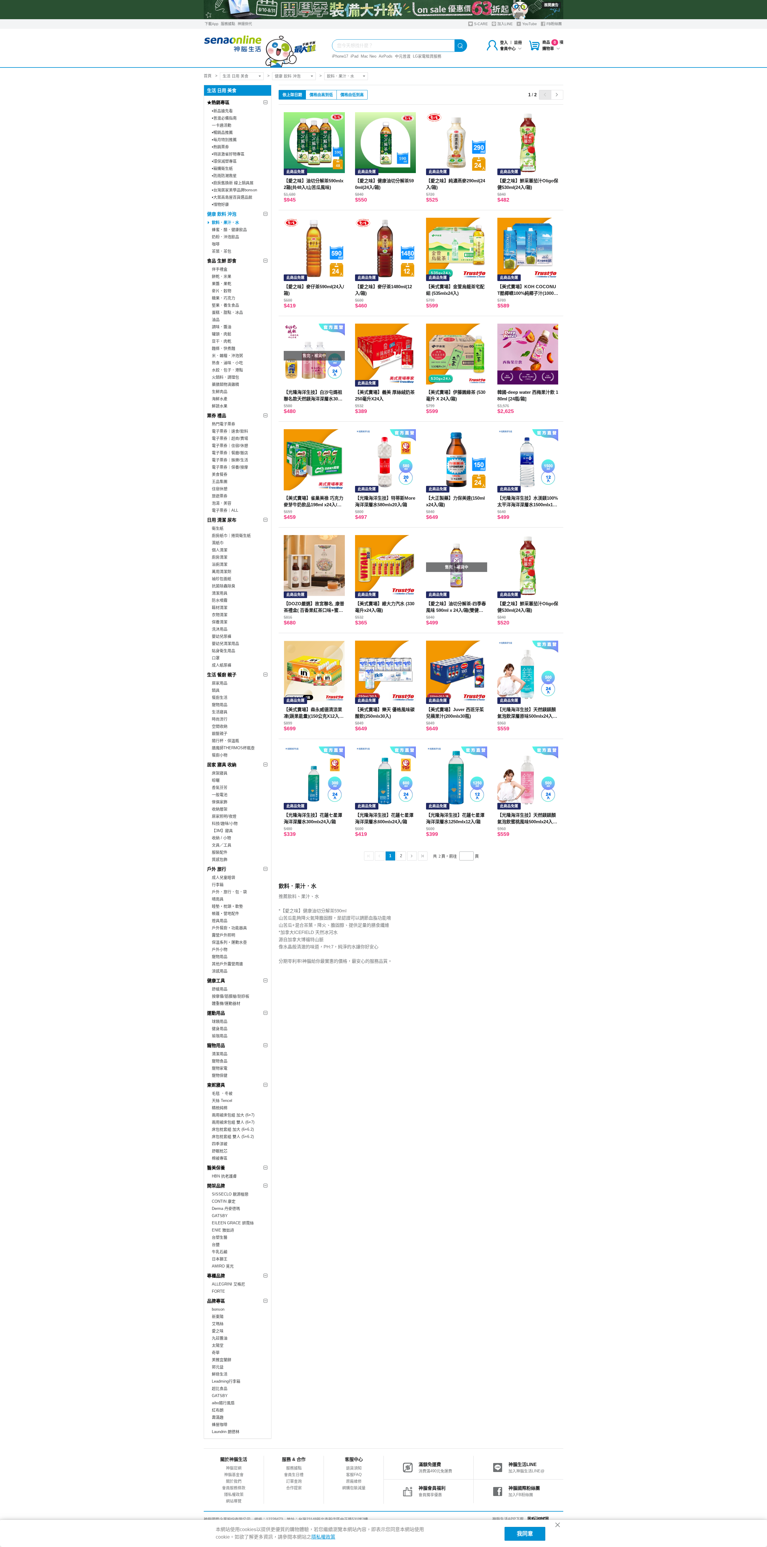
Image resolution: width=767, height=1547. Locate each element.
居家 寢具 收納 (221, 764)
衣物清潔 (219, 614)
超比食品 (219, 1388)
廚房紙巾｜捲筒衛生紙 (231, 535)
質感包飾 (219, 859)
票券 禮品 (216, 415)
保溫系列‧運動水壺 (229, 942)
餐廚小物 (219, 755)
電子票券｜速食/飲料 (230, 431)
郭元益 (218, 1367)
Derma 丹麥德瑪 (226, 1208)
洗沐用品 (219, 629)
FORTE (218, 1291)
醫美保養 (216, 1167)
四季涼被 (219, 1144)
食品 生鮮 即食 (221, 260)
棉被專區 (219, 1158)
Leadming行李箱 (226, 1381)
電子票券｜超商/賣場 (230, 438)
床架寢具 (219, 773)
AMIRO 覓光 (223, 1266)
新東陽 (218, 1316)
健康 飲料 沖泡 (288, 76)
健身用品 (219, 1028)
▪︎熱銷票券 (220, 147)
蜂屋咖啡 (219, 1424)
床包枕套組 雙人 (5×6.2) (233, 1136)
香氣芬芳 (219, 787)
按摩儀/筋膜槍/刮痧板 (230, 996)
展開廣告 (551, 5)
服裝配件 (219, 852)
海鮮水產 (219, 398)
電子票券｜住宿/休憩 (230, 445)
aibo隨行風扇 (223, 1403)
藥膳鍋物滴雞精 (225, 384)
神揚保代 (245, 24)
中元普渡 (402, 56)
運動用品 (216, 1013)
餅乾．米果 (221, 276)
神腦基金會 (234, 1474)
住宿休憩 (219, 488)
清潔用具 (219, 593)
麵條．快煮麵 (223, 348)
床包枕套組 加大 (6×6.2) (233, 1129)
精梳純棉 (219, 1108)
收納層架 (219, 809)
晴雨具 (218, 899)
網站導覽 (233, 1501)
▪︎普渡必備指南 (224, 118)
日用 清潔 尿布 (221, 519)
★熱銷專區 (218, 102)
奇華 (216, 1352)
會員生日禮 (294, 1474)
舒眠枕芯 (219, 1151)
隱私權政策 (234, 1494)
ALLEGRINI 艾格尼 (228, 1284)
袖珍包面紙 (221, 578)
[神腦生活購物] (260, 48)
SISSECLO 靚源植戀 (230, 1194)
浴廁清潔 (219, 564)
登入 (504, 42)
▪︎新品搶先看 (222, 111)
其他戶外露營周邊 (227, 964)
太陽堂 (218, 1345)
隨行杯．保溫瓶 (225, 740)
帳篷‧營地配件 (225, 913)
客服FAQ (354, 1474)
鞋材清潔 (219, 607)
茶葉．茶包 (221, 251)
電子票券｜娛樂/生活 (230, 460)
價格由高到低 (321, 94)
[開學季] (383, 9)
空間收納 (219, 726)
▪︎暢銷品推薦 (222, 132)
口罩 (216, 658)
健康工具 (216, 980)
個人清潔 (219, 550)
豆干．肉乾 (221, 341)
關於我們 (233, 1481)
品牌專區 (216, 1300)
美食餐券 (219, 474)
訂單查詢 (294, 1481)
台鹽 (216, 1244)
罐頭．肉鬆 (221, 334)
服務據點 (228, 24)
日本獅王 (219, 1259)
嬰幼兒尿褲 (221, 636)
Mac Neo (368, 56)
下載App (211, 24)
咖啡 (216, 244)
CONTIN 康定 (223, 1201)
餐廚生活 (219, 697)
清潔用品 (219, 1054)
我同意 (525, 1534)
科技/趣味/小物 (225, 823)
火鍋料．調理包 (225, 377)
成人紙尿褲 (221, 665)
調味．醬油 (221, 327)
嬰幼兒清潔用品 (225, 643)
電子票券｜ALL (225, 510)
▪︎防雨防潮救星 (224, 175)
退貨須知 (354, 1468)
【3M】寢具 (222, 830)
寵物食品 (219, 1061)
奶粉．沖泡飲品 (225, 237)
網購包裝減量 (354, 1488)
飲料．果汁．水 (340, 76)
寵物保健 (219, 1075)
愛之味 (218, 1331)
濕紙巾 (218, 542)
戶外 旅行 (216, 869)
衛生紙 (218, 528)
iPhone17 (340, 56)
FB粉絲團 (554, 24)
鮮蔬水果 (219, 406)
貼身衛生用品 (223, 650)
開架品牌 (216, 1185)
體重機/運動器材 (226, 1003)
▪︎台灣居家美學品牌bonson (234, 190)
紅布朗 (218, 1410)
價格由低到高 (352, 94)
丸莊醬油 (219, 1338)
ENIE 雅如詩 (223, 1230)
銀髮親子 (219, 733)
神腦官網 (233, 1468)
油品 (216, 319)
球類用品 (219, 1021)
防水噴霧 (219, 600)
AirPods (385, 56)
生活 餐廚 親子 (221, 674)
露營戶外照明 (223, 935)
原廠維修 (354, 1481)
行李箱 (218, 884)
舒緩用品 (219, 989)
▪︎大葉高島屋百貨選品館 (232, 197)
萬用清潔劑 (221, 571)
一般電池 (219, 794)
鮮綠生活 (219, 1374)
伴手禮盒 (219, 269)
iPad (354, 56)
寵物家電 (219, 1068)
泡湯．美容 (221, 503)
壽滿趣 (218, 1417)
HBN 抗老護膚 (224, 1176)
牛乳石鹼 (219, 1251)
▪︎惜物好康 (220, 204)
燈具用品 (219, 920)
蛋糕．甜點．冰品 (227, 312)
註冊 (518, 42)
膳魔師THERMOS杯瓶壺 (233, 748)
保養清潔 (219, 622)
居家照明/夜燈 (224, 816)
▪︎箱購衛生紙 (222, 168)
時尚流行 (219, 719)
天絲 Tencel (222, 1100)
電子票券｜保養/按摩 (230, 467)
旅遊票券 (219, 496)
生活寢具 (219, 712)
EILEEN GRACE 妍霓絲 (233, 1223)
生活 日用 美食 (235, 76)
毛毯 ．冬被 (222, 1093)
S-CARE (480, 24)
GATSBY (220, 1215)
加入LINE (504, 24)
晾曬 (216, 780)
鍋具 (216, 690)
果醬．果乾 (221, 283)
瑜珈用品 (219, 1036)
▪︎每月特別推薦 (224, 139)
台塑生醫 (219, 1237)
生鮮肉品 (219, 391)
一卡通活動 (221, 125)
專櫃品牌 (216, 1275)
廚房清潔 (219, 557)
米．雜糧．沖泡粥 (227, 355)
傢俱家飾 (219, 802)
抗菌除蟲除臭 (223, 586)
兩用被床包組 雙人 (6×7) (233, 1122)
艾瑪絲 (218, 1323)
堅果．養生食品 (225, 305)
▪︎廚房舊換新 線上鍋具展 (232, 183)
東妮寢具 (216, 1085)
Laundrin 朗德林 (225, 1431)
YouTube (529, 24)
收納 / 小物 (221, 838)
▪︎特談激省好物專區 (228, 154)
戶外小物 (219, 949)
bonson (218, 1309)
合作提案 (294, 1488)
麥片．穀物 (221, 291)
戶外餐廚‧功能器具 (229, 928)
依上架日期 (292, 94)
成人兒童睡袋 (223, 877)
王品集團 (219, 481)
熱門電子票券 (223, 424)
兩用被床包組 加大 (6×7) (233, 1115)
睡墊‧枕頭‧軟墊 (227, 906)
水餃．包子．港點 (227, 370)
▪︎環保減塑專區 (224, 161)
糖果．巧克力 (223, 298)
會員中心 (508, 48)
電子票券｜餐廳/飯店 (230, 452)
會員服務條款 (233, 1488)
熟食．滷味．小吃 (227, 363)
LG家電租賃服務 (427, 56)
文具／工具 (221, 845)
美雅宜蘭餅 (221, 1359)
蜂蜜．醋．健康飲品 (229, 229)
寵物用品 (219, 704)
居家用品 (219, 683)
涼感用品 (219, 971)
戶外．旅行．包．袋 (229, 892)
